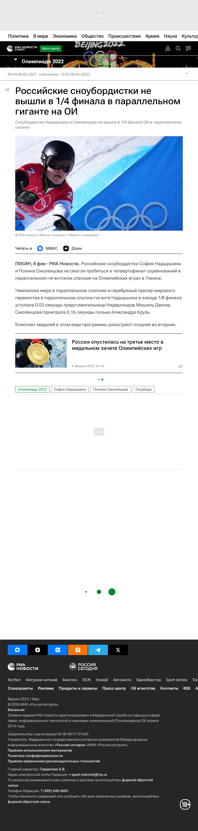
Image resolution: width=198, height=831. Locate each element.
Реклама (46, 688)
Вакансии (16, 710)
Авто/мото (122, 679)
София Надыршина (70, 389)
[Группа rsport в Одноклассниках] (78, 650)
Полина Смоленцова (110, 389)
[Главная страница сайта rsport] (33, 48)
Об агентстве (143, 688)
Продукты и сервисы (78, 688)
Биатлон (70, 679)
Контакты (169, 688)
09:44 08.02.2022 (22, 74)
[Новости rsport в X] (118, 650)
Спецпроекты (20, 688)
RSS (186, 688)
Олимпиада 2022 (32, 389)
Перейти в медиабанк (83, 235)
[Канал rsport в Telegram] (98, 650)
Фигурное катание (41, 679)
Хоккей (102, 679)
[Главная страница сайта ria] (8, 48)
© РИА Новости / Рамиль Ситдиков (40, 235)
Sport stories (176, 679)
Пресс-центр (114, 688)
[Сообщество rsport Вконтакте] (58, 650)
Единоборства (148, 679)
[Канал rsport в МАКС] (17, 650)
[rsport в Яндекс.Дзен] (37, 650)
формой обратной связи (29, 802)
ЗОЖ (86, 679)
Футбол (14, 679)
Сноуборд (143, 389)
